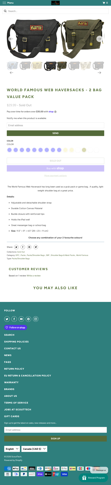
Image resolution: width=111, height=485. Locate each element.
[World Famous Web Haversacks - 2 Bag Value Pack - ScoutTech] (55, 39)
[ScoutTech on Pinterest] (29, 319)
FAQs (7, 362)
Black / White (15, 150)
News (8, 355)
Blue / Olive (53, 150)
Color (10, 141)
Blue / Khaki (46, 150)
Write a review (34, 275)
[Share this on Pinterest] (29, 247)
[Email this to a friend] (35, 247)
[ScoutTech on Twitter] (7, 319)
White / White (96, 150)
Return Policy (14, 368)
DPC (18, 255)
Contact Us (12, 348)
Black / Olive (22, 150)
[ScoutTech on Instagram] (36, 319)
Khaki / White (78, 150)
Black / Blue (28, 150)
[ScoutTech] (55, 3)
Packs (23, 255)
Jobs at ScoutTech (17, 409)
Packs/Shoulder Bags (36, 255)
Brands (9, 389)
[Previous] (11, 39)
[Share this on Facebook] (22, 247)
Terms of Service (16, 402)
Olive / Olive (84, 150)
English (10, 448)
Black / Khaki (34, 150)
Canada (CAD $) (32, 448)
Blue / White (59, 150)
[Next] (99, 39)
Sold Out (21, 252)
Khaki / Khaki (65, 150)
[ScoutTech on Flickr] (40, 319)
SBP (48, 255)
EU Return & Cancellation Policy (27, 375)
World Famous (82, 255)
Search (9, 335)
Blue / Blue (40, 150)
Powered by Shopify (13, 460)
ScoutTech (16, 456)
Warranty (11, 382)
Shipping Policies (16, 341)
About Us (10, 396)
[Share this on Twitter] (15, 247)
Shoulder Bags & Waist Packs (63, 255)
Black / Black (9, 150)
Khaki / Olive (71, 150)
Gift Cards (11, 416)
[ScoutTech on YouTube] (21, 319)
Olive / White (90, 150)
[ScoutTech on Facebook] (14, 319)
